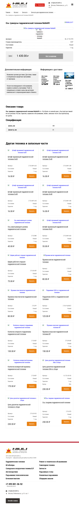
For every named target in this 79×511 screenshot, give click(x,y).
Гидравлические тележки (15, 462)
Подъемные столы (46, 472)
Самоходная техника (47, 465)
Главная (8, 12)
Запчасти (24, 12)
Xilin (70, 384)
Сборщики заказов (46, 478)
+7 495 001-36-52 (14, 484)
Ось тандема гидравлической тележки (56, 402)
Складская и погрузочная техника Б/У (20, 468)
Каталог (16, 12)
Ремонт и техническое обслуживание (53, 462)
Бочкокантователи (13, 478)
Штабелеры (10, 465)
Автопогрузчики (12, 472)
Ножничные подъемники (48, 475)
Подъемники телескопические (17, 475)
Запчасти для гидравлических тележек (42, 12)
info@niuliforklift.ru (56, 3)
